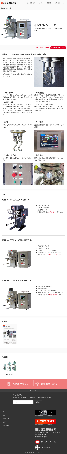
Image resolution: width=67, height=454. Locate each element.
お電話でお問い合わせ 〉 (50, 384)
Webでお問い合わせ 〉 (22, 384)
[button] (27, 2)
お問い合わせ (58, 3)
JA (64, 3)
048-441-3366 (42, 435)
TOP (4, 411)
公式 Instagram (45, 447)
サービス (5, 418)
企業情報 (5, 422)
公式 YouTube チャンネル (48, 442)
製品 (4, 415)
